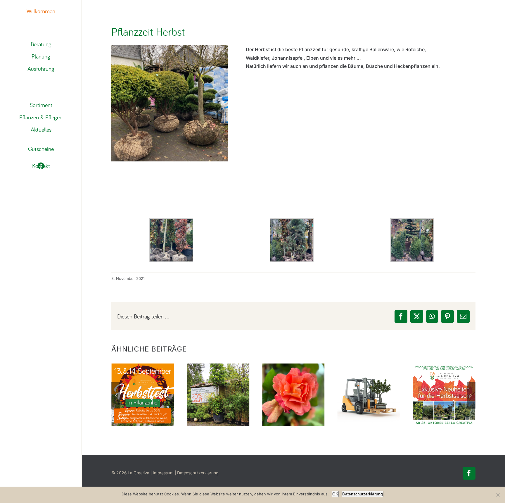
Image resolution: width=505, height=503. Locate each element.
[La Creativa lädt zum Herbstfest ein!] (142, 395)
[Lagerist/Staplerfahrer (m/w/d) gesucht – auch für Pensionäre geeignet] (369, 395)
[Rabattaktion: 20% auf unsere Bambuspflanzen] (218, 395)
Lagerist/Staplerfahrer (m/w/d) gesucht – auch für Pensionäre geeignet (368, 372)
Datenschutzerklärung (197, 472)
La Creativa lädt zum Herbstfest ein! (142, 380)
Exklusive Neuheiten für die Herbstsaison (444, 376)
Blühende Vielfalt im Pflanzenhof (293, 380)
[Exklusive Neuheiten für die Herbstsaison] (444, 395)
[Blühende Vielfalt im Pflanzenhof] (293, 395)
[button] (115, 395)
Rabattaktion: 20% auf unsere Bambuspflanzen (218, 380)
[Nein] (498, 495)
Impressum (163, 472)
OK (335, 494)
